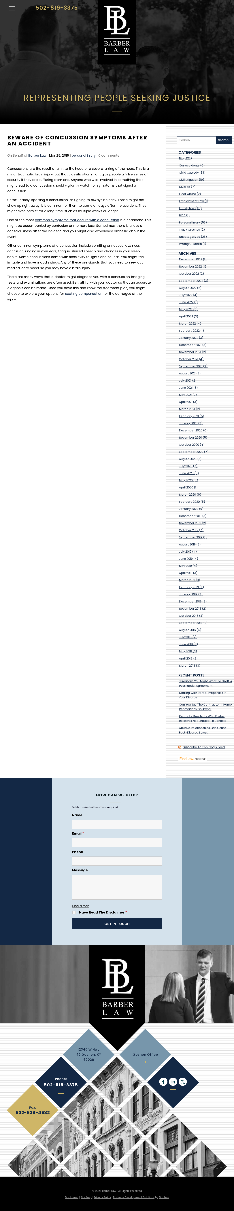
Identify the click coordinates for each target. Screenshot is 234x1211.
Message (80, 870)
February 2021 (189, 416)
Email (78, 833)
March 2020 (187, 494)
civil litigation (188, 180)
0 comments (108, 155)
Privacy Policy (102, 1197)
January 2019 (188, 594)
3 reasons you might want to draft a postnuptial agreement (205, 683)
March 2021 (187, 409)
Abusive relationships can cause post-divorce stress (202, 730)
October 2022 (189, 274)
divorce (184, 187)
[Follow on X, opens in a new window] (183, 1082)
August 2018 (187, 630)
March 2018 (187, 666)
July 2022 (185, 295)
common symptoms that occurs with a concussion (77, 220)
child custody (189, 172)
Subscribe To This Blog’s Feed (204, 747)
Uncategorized (189, 237)
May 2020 (186, 480)
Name (77, 815)
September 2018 (191, 623)
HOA (182, 215)
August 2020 (188, 459)
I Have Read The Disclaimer (102, 912)
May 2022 (186, 309)
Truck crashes (189, 230)
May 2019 (185, 566)
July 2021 (185, 380)
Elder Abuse (187, 194)
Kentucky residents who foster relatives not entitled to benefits (202, 718)
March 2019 (187, 580)
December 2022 (190, 259)
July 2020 (185, 466)
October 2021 (188, 359)
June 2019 (186, 559)
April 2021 (185, 402)
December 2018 (190, 601)
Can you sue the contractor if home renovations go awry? (205, 706)
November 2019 (190, 523)
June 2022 (186, 302)
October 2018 (188, 616)
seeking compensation (83, 293)
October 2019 (188, 530)
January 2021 (188, 423)
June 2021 (186, 388)
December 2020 (190, 430)
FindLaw (164, 1197)
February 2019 (189, 587)
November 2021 (190, 352)
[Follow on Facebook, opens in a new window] (163, 1082)
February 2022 (189, 331)
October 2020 (189, 445)
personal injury (84, 155)
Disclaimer (80, 906)
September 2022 (191, 281)
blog (182, 158)
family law (187, 208)
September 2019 (190, 537)
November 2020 (190, 437)
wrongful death (190, 244)
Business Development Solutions (133, 1197)
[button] (12, 10)
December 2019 (190, 516)
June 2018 (186, 644)
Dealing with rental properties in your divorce (202, 695)
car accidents (189, 165)
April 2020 (186, 487)
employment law (191, 201)
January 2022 (188, 338)
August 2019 (187, 544)
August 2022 (187, 288)
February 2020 (189, 502)
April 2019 (185, 573)
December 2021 (190, 345)
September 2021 (190, 366)
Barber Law (37, 155)
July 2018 (185, 637)
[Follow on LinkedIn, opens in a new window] (173, 1082)
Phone (77, 852)
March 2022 (187, 323)
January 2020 (188, 509)
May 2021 (185, 395)
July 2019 (185, 551)
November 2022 (190, 266)
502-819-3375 (56, 8)
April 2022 (186, 316)
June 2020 (186, 473)
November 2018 (190, 609)
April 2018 (186, 658)
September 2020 (191, 452)
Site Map (86, 1197)
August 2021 (187, 373)
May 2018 (185, 651)
